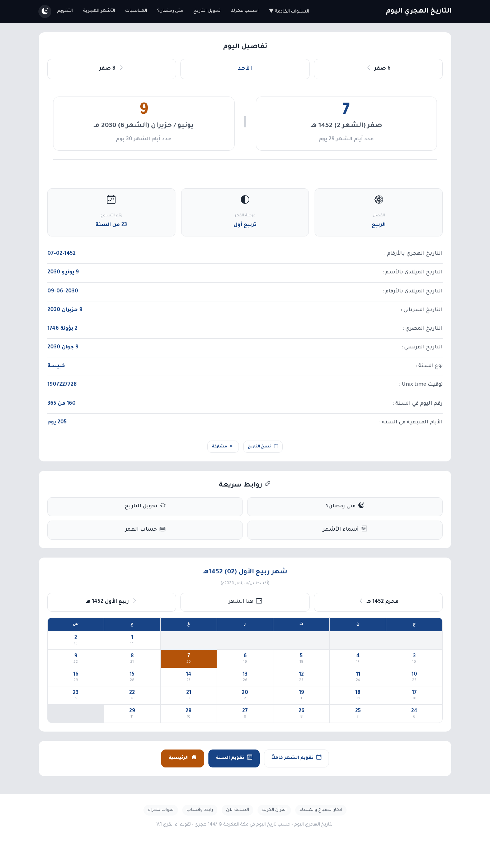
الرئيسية (179, 758)
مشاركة (219, 447)
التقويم (65, 11)
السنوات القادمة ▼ (289, 11)
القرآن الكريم (274, 810)
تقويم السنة (230, 758)
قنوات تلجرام (161, 810)
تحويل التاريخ (207, 11)
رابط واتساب (200, 810)
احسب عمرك (245, 11)
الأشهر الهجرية (99, 11)
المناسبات (136, 11)
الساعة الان (237, 810)
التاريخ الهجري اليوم (419, 11)
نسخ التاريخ (259, 447)
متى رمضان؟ (170, 11)
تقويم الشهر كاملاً (293, 758)
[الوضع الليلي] (44, 11)
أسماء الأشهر (341, 530)
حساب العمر (141, 530)
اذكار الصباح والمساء (321, 810)
